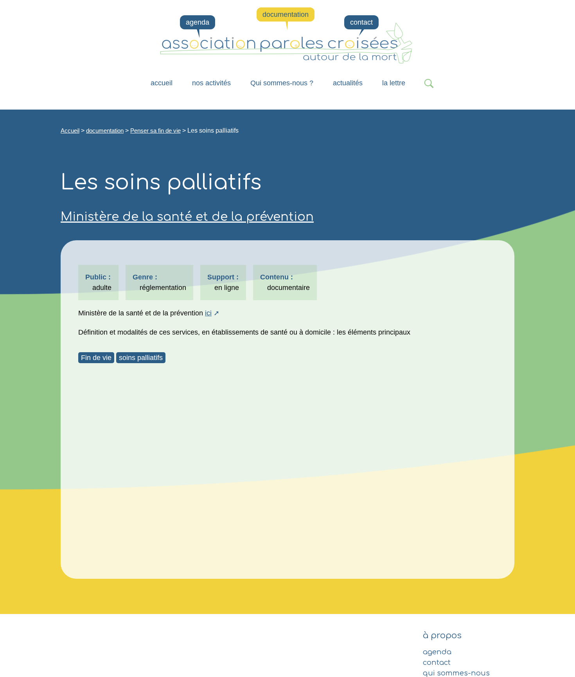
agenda (197, 22)
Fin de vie (96, 358)
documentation (285, 14)
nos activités (211, 83)
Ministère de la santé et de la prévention (187, 216)
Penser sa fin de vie (155, 131)
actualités (348, 83)
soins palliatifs (141, 358)
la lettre (393, 83)
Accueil (161, 83)
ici (208, 313)
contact (361, 22)
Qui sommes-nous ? (281, 83)
